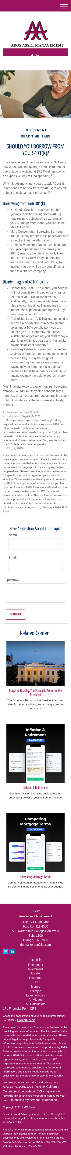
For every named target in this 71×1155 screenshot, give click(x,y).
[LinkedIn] (37, 55)
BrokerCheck (26, 1020)
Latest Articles (35, 995)
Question (12, 580)
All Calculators (35, 1004)
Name (13, 535)
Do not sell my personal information (33, 1100)
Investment (35, 969)
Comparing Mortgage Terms (35, 876)
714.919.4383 (37, 64)
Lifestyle (35, 991)
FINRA (7, 1122)
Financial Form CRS (23, 1008)
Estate (35, 973)
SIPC (19, 1122)
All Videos (35, 999)
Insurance (35, 977)
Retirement (35, 964)
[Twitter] (31, 55)
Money (35, 986)
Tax (35, 982)
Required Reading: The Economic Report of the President (35, 692)
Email (12, 557)
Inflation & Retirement (35, 787)
